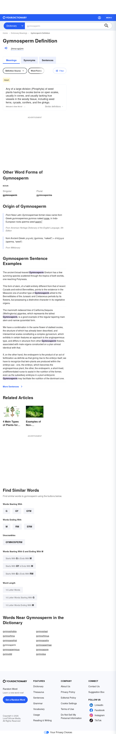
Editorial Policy (68, 697)
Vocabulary (39, 709)
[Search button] (108, 26)
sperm (38, 221)
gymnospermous (11, 649)
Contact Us (94, 686)
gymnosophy (42, 640)
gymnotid (7, 654)
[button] (99, 18)
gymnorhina (9, 635)
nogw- (47, 218)
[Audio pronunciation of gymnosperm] (6, 48)
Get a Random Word (15, 699)
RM (17, 526)
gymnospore (42, 649)
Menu (109, 17)
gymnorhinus (42, 635)
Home (5, 33)
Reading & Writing (42, 720)
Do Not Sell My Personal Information (71, 716)
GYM (28, 511)
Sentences (47, 60)
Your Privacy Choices (61, 732)
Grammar (38, 703)
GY (16, 511)
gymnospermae (44, 645)
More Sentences (11, 386)
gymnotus (41, 654)
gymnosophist (10, 640)
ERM (29, 526)
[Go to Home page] (15, 17)
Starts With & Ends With (19, 558)
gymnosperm (14, 542)
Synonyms (29, 60)
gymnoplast (42, 631)
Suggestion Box (96, 692)
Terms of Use (67, 709)
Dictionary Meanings (19, 33)
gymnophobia (10, 631)
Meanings (11, 60)
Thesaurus (38, 692)
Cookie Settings (69, 703)
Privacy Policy (68, 692)
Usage (36, 714)
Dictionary (12, 25)
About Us (65, 686)
